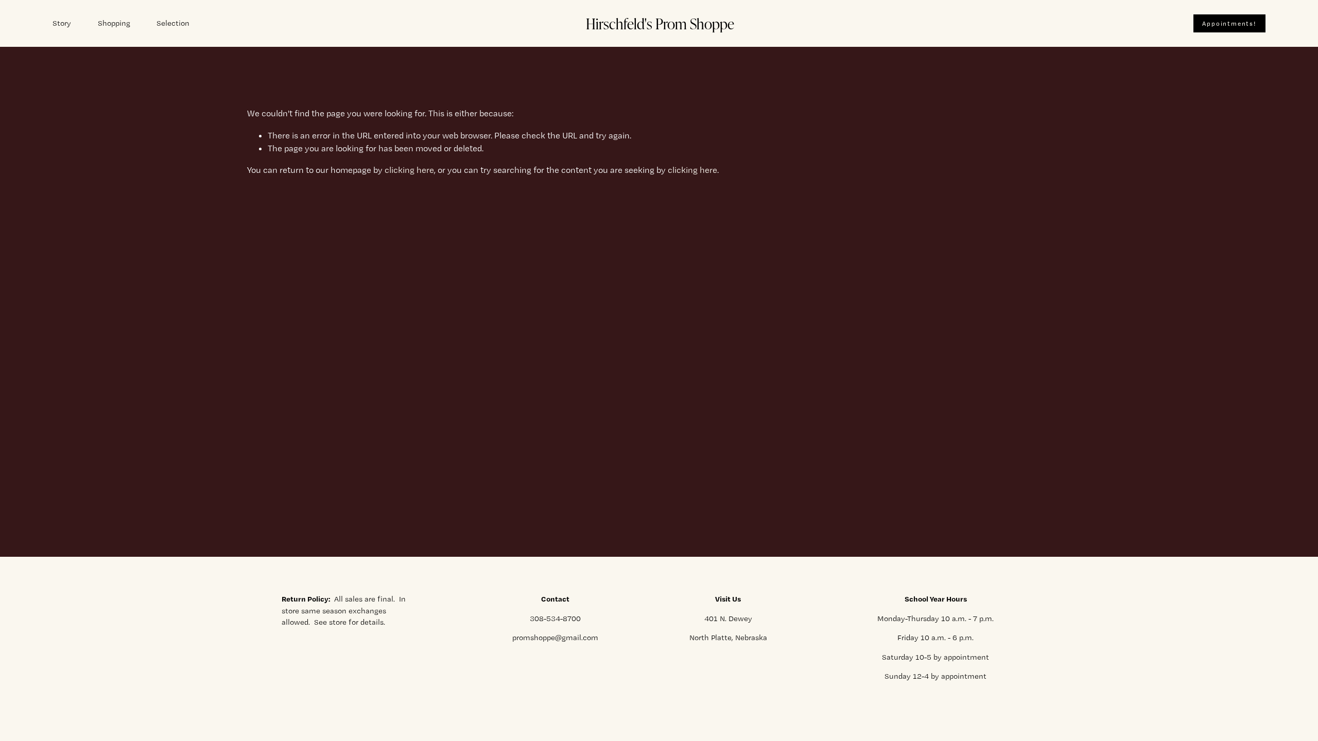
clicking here (409, 170)
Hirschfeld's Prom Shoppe (660, 23)
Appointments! (1229, 23)
